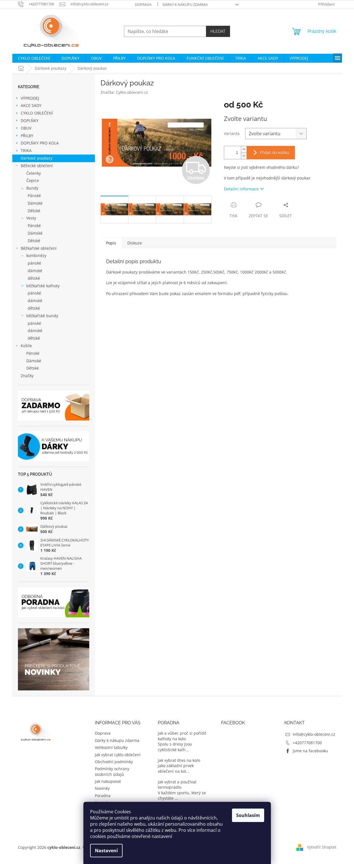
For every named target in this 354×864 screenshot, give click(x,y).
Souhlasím (248, 815)
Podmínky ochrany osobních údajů (112, 771)
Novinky (102, 788)
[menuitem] (34, 58)
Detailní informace (241, 189)
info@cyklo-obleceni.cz (314, 734)
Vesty (31, 218)
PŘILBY (27, 135)
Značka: (124, 92)
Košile (26, 345)
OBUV (26, 128)
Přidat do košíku (274, 152)
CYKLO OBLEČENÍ (37, 113)
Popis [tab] (111, 243)
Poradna (103, 795)
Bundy (32, 188)
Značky (27, 375)
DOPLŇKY (30, 120)
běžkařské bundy (42, 315)
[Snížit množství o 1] (244, 156)
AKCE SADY (31, 105)
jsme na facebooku (310, 750)
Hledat (218, 31)
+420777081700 (307, 742)
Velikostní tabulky (111, 747)
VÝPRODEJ (30, 98)
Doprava (143, 4)
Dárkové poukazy (36, 158)
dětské (34, 278)
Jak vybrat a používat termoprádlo (177, 784)
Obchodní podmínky (114, 761)
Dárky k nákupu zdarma (185, 4)
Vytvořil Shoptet (321, 846)
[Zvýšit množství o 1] (244, 149)
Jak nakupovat (108, 781)
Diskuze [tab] (134, 243)
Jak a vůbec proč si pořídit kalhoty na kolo (182, 735)
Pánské (34, 195)
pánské (34, 263)
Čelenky (33, 173)
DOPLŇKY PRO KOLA (40, 143)
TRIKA (26, 150)
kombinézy (36, 255)
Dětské (34, 210)
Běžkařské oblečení (39, 248)
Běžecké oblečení (37, 165)
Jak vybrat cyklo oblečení (117, 754)
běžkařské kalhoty (43, 285)
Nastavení (106, 850)
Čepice (32, 180)
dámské (35, 270)
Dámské (35, 203)
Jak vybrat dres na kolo (179, 760)
